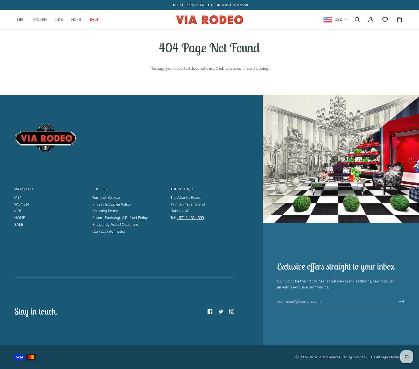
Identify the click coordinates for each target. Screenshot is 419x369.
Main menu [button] (23, 189)
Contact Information (109, 231)
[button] (23, 19)
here (228, 68)
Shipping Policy (105, 211)
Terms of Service (106, 197)
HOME (19, 218)
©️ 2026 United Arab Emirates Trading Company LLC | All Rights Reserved (350, 357)
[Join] (397, 301)
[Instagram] (231, 311)
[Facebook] (210, 311)
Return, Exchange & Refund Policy (120, 218)
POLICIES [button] (99, 189)
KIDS (18, 211)
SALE (18, 224)
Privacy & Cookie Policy (111, 204)
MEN (18, 197)
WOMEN (21, 204)
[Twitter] (220, 311)
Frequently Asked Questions (115, 224)
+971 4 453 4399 (190, 218)
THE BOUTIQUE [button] (182, 189)
